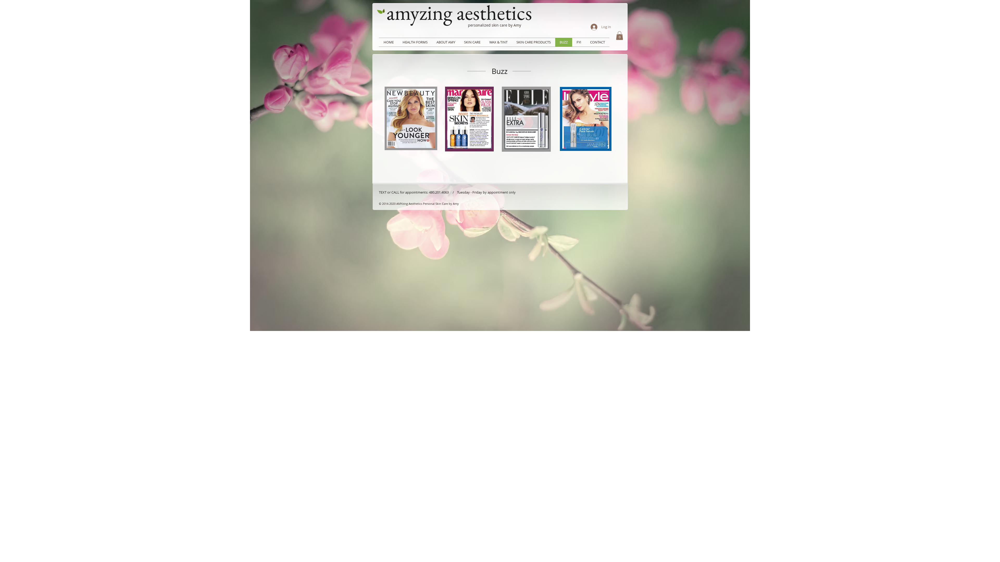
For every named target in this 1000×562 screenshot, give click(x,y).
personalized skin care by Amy (494, 25)
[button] (619, 35)
